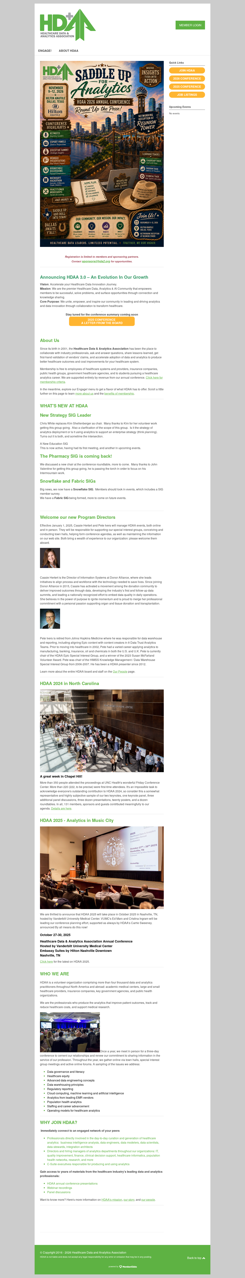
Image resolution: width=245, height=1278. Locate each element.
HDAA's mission (112, 1199)
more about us (84, 393)
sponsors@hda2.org (96, 261)
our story (129, 1199)
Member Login (190, 25)
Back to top (194, 1258)
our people (148, 1199)
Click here (46, 961)
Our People (120, 671)
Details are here (61, 808)
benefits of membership (119, 393)
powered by (114, 1266)
